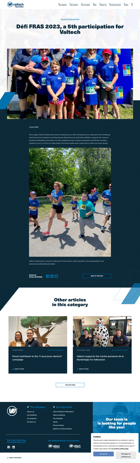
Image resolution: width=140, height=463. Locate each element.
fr (132, 5)
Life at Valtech (85, 5)
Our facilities (32, 415)
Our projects (74, 5)
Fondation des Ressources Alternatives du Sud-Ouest (63, 138)
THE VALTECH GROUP (115, 5)
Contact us (103, 5)
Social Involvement (55, 350)
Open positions (59, 415)
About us (30, 411)
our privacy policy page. (120, 449)
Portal (126, 5)
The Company (63, 5)
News (94, 5)
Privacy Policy (58, 425)
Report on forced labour (62, 429)
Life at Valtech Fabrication (63, 411)
